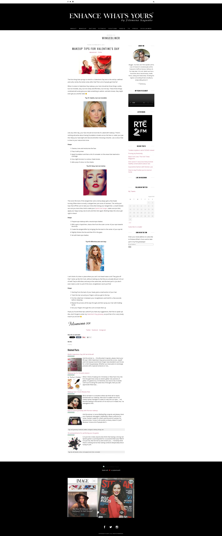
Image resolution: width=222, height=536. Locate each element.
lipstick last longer (101, 208)
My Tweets (131, 191)
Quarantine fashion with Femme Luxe (140, 167)
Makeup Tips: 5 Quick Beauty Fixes (79, 392)
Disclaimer (146, 28)
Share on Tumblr (78, 337)
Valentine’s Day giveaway (95, 314)
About (73, 28)
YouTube (112, 28)
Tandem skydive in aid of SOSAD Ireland (141, 150)
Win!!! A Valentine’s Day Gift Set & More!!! (81, 354)
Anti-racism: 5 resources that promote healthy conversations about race (140, 163)
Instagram (102, 330)
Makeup (83, 28)
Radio (122, 28)
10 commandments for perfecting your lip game (83, 433)
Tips (100, 52)
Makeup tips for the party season (78, 373)
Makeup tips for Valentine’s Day (95, 49)
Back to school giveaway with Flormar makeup (83, 410)
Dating (92, 28)
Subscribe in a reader (135, 227)
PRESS (135, 28)
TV (129, 28)
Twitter (88, 330)
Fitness (102, 28)
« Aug (129, 222)
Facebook (95, 330)
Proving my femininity (135, 153)
